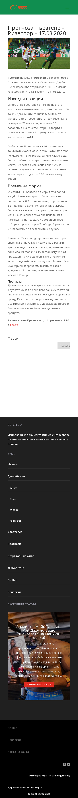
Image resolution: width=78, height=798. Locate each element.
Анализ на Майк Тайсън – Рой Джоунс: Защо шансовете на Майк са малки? (39, 632)
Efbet (14, 325)
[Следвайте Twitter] (68, 764)
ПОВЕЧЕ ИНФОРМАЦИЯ (39, 684)
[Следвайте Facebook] (64, 764)
